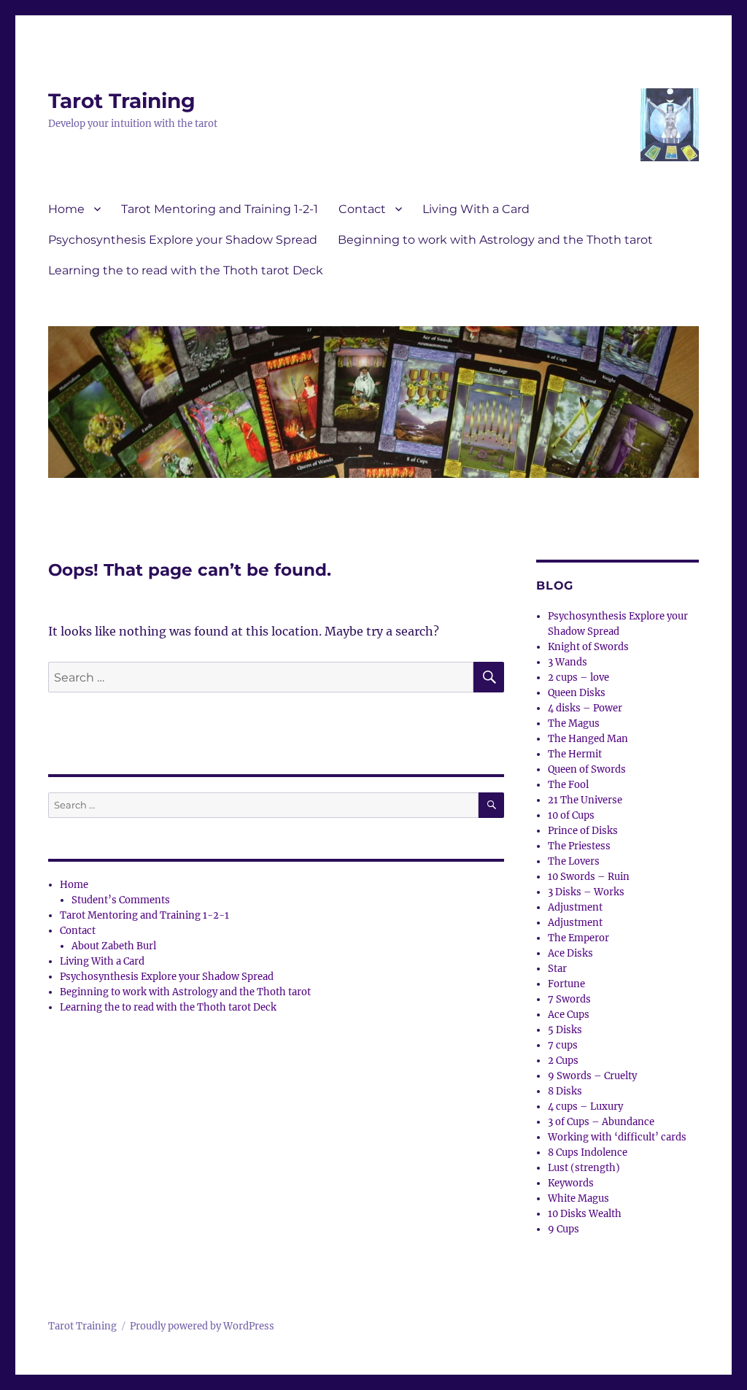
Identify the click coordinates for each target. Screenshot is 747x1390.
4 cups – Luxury (585, 1106)
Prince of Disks (583, 831)
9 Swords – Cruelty (592, 1076)
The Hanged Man (588, 739)
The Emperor (578, 938)
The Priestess (579, 846)
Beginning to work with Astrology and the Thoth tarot (495, 240)
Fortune (566, 984)
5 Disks (565, 1030)
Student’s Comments (120, 900)
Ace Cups (568, 1014)
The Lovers (574, 861)
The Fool (568, 785)
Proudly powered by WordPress (202, 1326)
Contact (362, 209)
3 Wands (567, 662)
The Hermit (575, 754)
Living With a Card (476, 209)
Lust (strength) (584, 1168)
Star (557, 968)
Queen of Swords (587, 769)
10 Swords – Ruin (589, 876)
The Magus (574, 723)
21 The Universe (585, 800)
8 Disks (565, 1091)
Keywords (571, 1183)
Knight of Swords (588, 647)
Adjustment (575, 907)
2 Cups (563, 1060)
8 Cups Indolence (587, 1152)
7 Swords (569, 999)
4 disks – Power (585, 708)
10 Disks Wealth (585, 1214)
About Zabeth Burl (113, 946)
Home (66, 209)
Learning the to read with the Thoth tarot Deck (185, 270)
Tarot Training (122, 100)
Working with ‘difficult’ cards (617, 1137)
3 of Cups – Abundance (601, 1122)
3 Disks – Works (586, 892)
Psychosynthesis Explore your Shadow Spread (182, 240)
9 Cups (563, 1229)
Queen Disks (576, 693)
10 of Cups (571, 815)
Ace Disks (570, 953)
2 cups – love (578, 677)
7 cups (563, 1045)
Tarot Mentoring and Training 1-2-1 (219, 209)
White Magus (578, 1198)
